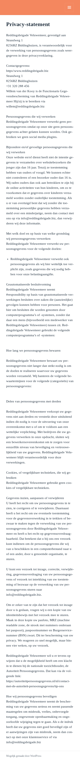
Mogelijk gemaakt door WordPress (23, 755)
